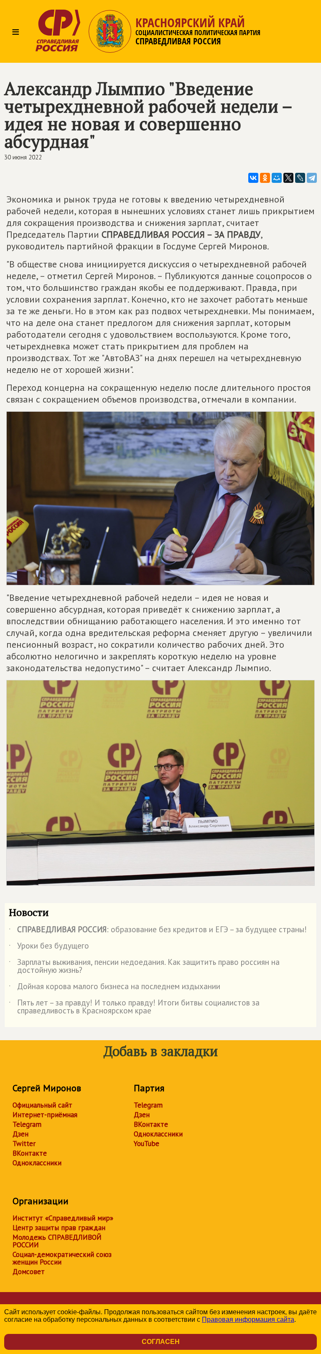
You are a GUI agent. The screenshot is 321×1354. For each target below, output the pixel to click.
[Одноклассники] (265, 178)
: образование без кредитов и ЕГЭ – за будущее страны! (158, 931)
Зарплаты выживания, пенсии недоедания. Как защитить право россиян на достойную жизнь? (144, 966)
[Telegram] (312, 178)
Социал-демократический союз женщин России (62, 1258)
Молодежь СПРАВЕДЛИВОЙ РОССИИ (57, 1241)
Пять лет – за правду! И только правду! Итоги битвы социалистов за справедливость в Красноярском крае (134, 1007)
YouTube (146, 1143)
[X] (288, 178)
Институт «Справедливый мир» (63, 1218)
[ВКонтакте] (253, 178)
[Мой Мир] (277, 178)
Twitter (24, 1143)
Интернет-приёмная (45, 1114)
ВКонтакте (30, 1153)
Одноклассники (37, 1163)
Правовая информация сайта (248, 1319)
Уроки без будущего (49, 947)
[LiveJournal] (300, 178)
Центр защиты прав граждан (59, 1227)
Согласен (161, 1341)
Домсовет (29, 1271)
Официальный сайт (42, 1105)
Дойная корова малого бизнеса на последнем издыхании (114, 987)
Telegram (27, 1124)
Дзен (20, 1134)
